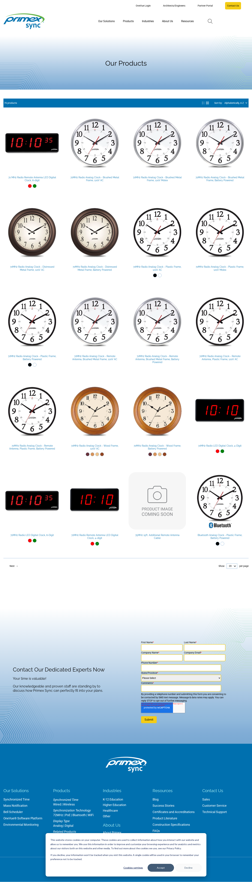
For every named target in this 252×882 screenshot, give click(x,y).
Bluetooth (79, 815)
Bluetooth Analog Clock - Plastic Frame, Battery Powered (220, 537)
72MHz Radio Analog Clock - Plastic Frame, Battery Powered (32, 358)
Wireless (69, 804)
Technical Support (214, 812)
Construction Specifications (171, 824)
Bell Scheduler (13, 812)
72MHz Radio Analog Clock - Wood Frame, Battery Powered (157, 447)
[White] (160, 275)
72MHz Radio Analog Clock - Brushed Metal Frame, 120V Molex (157, 179)
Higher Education (114, 805)
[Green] (35, 186)
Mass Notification (15, 805)
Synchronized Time (16, 799)
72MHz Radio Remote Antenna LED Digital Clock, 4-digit (94, 537)
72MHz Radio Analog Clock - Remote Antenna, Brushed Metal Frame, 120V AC (94, 358)
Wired (57, 804)
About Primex (112, 832)
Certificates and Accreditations (174, 812)
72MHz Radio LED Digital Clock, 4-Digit (220, 445)
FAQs (156, 831)
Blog (156, 799)
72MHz (58, 815)
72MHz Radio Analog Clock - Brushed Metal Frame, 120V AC (94, 179)
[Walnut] (102, 454)
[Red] (30, 186)
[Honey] (92, 454)
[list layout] (203, 103)
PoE (67, 815)
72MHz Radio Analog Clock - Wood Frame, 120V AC (94, 447)
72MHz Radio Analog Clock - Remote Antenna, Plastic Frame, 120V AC (220, 358)
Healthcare (110, 810)
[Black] (155, 275)
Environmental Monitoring (21, 824)
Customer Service (214, 805)
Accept (161, 867)
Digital (69, 825)
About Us (112, 825)
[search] (210, 21)
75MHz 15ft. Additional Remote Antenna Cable (157, 537)
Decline (188, 867)
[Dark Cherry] (87, 454)
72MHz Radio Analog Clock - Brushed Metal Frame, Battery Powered (220, 179)
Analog (58, 825)
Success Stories (163, 805)
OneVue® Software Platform (22, 818)
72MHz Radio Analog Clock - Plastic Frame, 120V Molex (220, 268)
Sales (206, 799)
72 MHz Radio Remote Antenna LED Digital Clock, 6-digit (32, 179)
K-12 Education (113, 799)
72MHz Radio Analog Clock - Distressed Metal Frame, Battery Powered (95, 268)
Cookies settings (133, 867)
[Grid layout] (207, 103)
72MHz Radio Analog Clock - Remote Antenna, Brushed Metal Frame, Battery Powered (157, 359)
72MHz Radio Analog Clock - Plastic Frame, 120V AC (157, 268)
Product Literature (165, 818)
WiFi (91, 815)
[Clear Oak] (97, 454)
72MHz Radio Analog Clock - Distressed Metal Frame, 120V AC (32, 268)
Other (106, 816)
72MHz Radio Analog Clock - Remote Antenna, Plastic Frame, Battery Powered (32, 447)
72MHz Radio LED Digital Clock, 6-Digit (32, 535)
